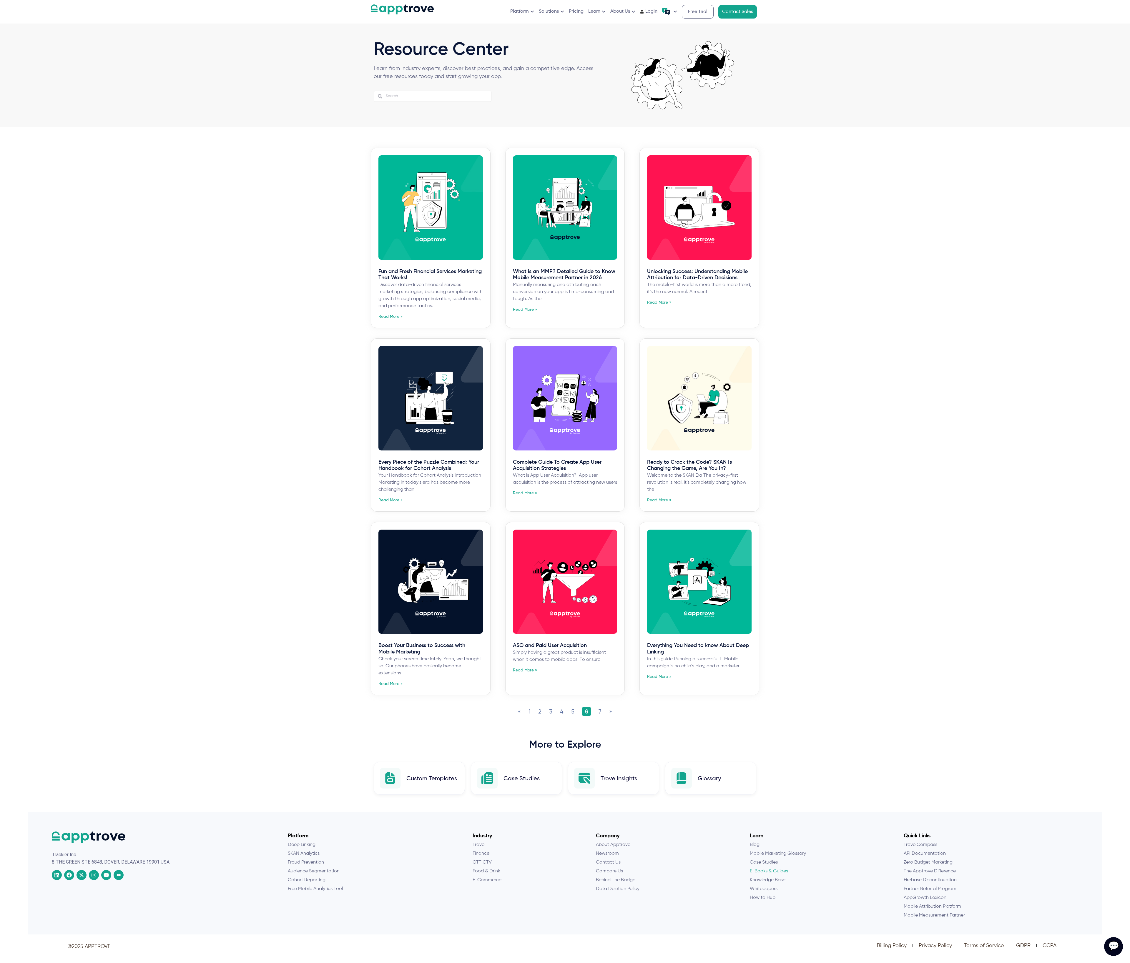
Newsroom (607, 853)
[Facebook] (69, 875)
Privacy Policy (935, 945)
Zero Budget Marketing (928, 862)
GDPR (1023, 945)
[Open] (675, 11)
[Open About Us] (633, 11)
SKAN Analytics (304, 853)
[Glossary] (681, 778)
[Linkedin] (57, 875)
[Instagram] (94, 875)
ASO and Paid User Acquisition (550, 645)
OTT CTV (482, 862)
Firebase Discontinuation (930, 880)
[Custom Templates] (390, 778)
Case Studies (521, 778)
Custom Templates (431, 778)
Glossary (709, 778)
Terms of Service (984, 945)
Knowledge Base (767, 880)
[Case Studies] (487, 778)
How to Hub (762, 897)
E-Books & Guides (769, 871)
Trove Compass (920, 844)
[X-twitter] (82, 875)
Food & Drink (486, 871)
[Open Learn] (604, 11)
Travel (479, 844)
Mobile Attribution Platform (932, 906)
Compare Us (609, 871)
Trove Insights (619, 778)
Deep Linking (301, 844)
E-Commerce (487, 880)
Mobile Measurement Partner (934, 915)
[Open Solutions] (562, 11)
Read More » (390, 317)
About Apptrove (613, 844)
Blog (755, 844)
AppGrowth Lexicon (925, 897)
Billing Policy (892, 945)
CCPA (1049, 945)
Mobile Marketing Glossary (778, 853)
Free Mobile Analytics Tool (315, 889)
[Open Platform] (532, 11)
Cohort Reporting (306, 880)
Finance (481, 853)
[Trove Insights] (584, 778)
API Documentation (925, 853)
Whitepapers (763, 889)
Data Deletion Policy (617, 889)
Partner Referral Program (930, 889)
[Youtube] (106, 875)
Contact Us (608, 862)
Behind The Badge (615, 880)
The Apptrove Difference (930, 871)
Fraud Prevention (306, 862)
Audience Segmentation (314, 871)
